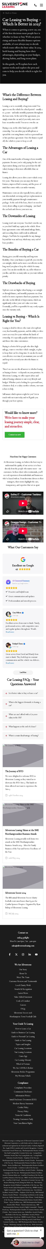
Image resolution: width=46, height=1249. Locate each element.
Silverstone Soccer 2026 (23, 1013)
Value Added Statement (23, 997)
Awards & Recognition (23, 989)
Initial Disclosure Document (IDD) (23, 1100)
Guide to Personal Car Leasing (23, 1037)
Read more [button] (10, 632)
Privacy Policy (23, 1111)
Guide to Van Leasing (23, 1040)
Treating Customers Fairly (23, 1119)
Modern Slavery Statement (23, 1104)
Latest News (23, 993)
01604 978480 (23, 938)
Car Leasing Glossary (23, 1060)
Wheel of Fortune (23, 1064)
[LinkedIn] (29, 955)
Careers (23, 1005)
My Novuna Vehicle (23, 1076)
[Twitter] (16, 955)
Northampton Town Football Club (23, 1017)
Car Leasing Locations (23, 1048)
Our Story (23, 970)
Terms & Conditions (23, 1115)
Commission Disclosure (23, 1092)
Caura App (23, 1056)
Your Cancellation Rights (23, 1123)
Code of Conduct (23, 1001)
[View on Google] (8, 614)
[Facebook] (9, 955)
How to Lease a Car (23, 1029)
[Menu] (41, 5)
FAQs (23, 1009)
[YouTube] (36, 955)
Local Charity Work (23, 985)
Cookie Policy (23, 1107)
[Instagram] (23, 955)
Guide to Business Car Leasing (23, 1033)
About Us (23, 974)
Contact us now (15, 435)
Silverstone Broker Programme (23, 1072)
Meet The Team (23, 977)
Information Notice (23, 1096)
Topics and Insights (23, 1044)
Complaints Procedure (23, 1088)
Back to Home (11, 13)
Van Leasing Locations (23, 1052)
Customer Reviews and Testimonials (23, 981)
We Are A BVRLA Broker (23, 1068)
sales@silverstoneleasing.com (23, 946)
